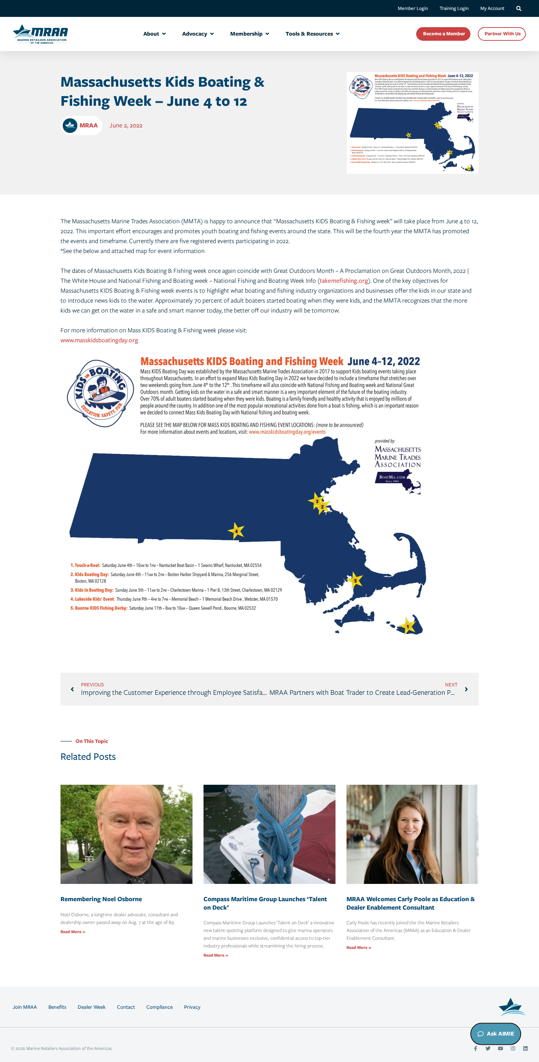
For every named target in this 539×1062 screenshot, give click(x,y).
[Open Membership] (267, 33)
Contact (126, 1007)
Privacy (192, 1007)
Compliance (159, 1007)
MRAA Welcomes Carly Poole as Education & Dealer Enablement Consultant (410, 903)
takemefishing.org (344, 280)
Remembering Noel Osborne (101, 899)
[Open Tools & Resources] (338, 33)
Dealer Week (92, 1007)
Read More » (72, 932)
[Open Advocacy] (212, 33)
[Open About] (164, 33)
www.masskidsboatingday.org (99, 340)
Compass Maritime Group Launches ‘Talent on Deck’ (265, 903)
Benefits (57, 1007)
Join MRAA (25, 1007)
